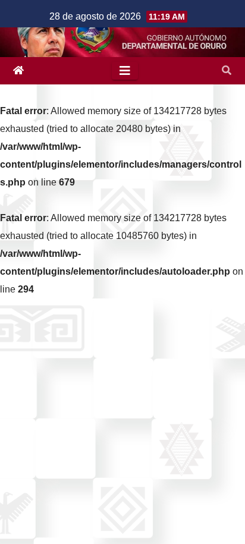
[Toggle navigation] (125, 71)
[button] (226, 70)
